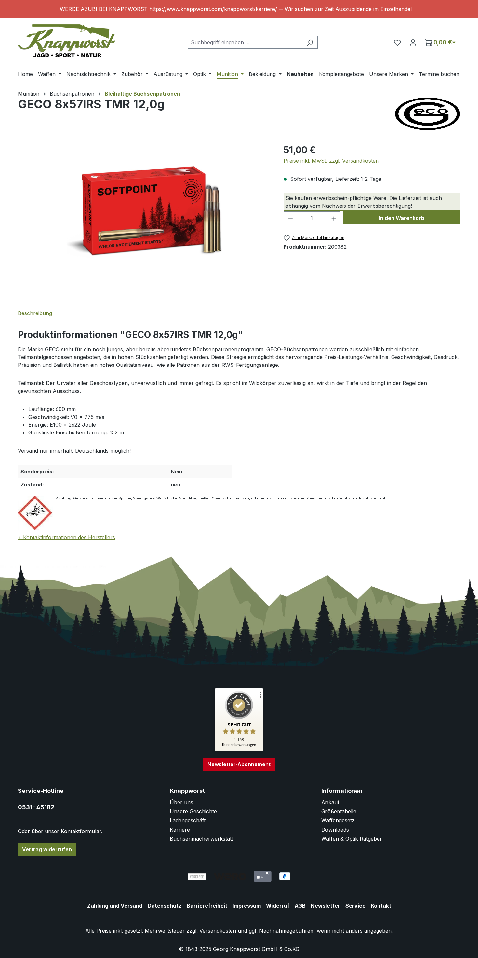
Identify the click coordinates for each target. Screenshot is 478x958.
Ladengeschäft (188, 820)
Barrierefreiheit (207, 905)
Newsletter (325, 905)
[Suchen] (310, 42)
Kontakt (381, 905)
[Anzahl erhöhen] (334, 217)
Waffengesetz (338, 820)
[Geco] (427, 114)
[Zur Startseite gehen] (66, 40)
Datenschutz (164, 905)
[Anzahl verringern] (290, 217)
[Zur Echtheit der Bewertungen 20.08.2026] (239, 749)
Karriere (180, 829)
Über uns (181, 802)
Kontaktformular (81, 831)
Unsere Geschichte (193, 811)
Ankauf (330, 802)
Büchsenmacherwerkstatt (201, 838)
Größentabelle (338, 811)
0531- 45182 (36, 807)
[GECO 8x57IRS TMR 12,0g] (144, 213)
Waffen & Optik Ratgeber (351, 838)
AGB (300, 905)
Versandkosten (217, 930)
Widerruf (277, 905)
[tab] (35, 313)
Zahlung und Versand (114, 905)
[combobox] (245, 42)
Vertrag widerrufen (47, 849)
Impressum (246, 905)
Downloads (335, 829)
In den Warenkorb (401, 218)
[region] (239, 9)
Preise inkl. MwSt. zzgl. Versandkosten (331, 160)
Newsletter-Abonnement (239, 764)
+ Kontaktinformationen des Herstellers (66, 537)
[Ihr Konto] (413, 42)
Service (355, 905)
